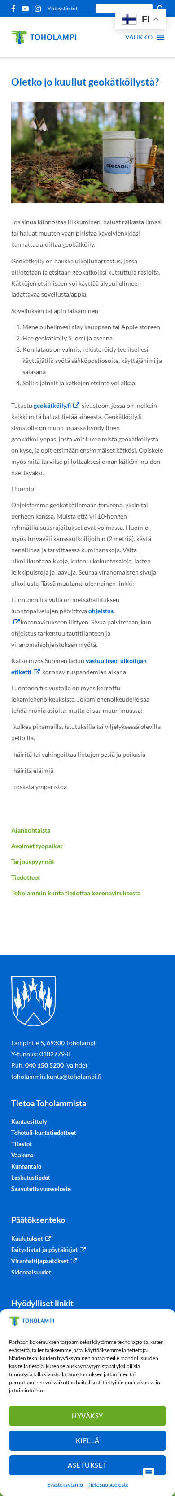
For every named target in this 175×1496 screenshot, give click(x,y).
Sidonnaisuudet (31, 1272)
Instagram (39, 8)
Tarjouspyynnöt (32, 861)
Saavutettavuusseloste (41, 1188)
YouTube (27, 8)
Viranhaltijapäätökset (40, 1261)
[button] (139, 37)
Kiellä (88, 1440)
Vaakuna (22, 1155)
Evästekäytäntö (65, 1484)
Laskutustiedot (30, 1177)
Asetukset (87, 1465)
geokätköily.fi (52, 405)
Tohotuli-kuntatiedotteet (43, 1132)
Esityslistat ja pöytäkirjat (44, 1249)
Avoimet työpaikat (36, 846)
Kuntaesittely (29, 1121)
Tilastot (21, 1143)
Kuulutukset (27, 1238)
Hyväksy (87, 1416)
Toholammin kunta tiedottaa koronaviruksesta (75, 893)
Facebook (14, 8)
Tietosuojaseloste (108, 1484)
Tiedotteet (25, 877)
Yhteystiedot (63, 8)
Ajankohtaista (30, 830)
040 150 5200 (44, 1065)
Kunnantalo (26, 1166)
